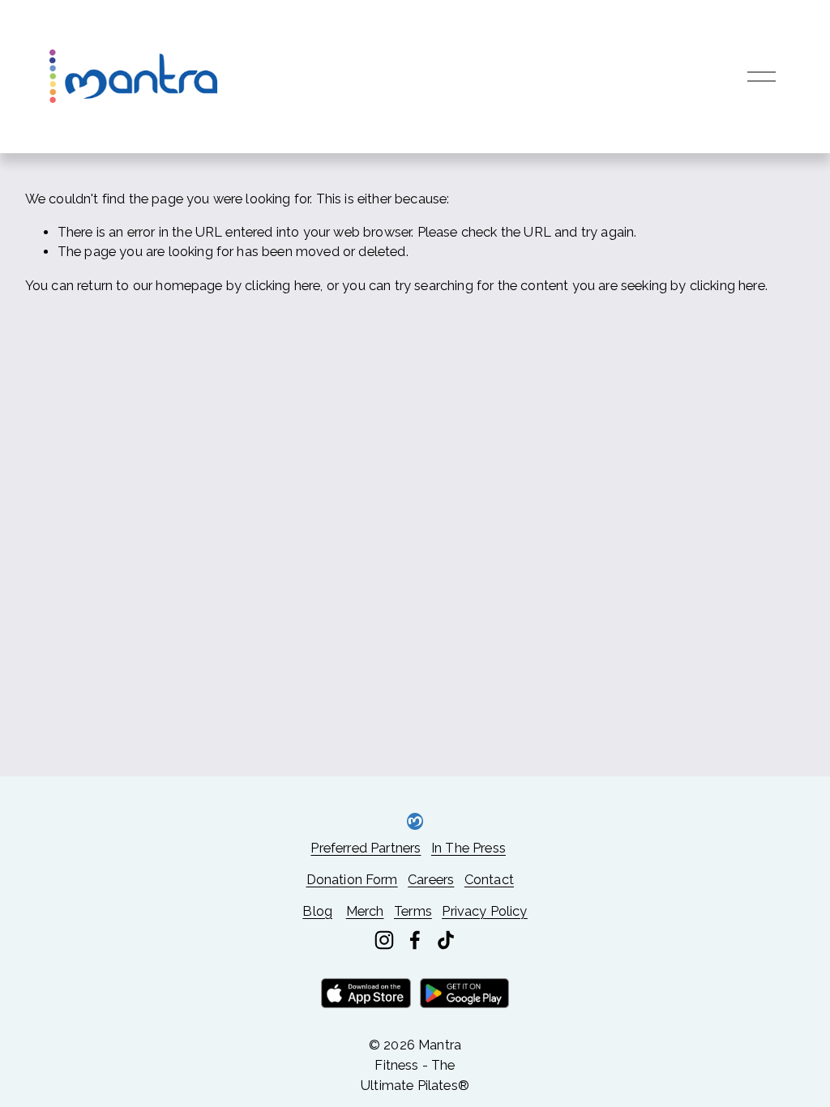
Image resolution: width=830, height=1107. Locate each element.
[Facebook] (415, 940)
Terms (413, 911)
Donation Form (352, 879)
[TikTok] (446, 940)
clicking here (282, 285)
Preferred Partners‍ (365, 848)
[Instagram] (384, 940)
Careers (431, 879)
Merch (365, 911)
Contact (489, 879)
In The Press (468, 848)
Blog (317, 911)
